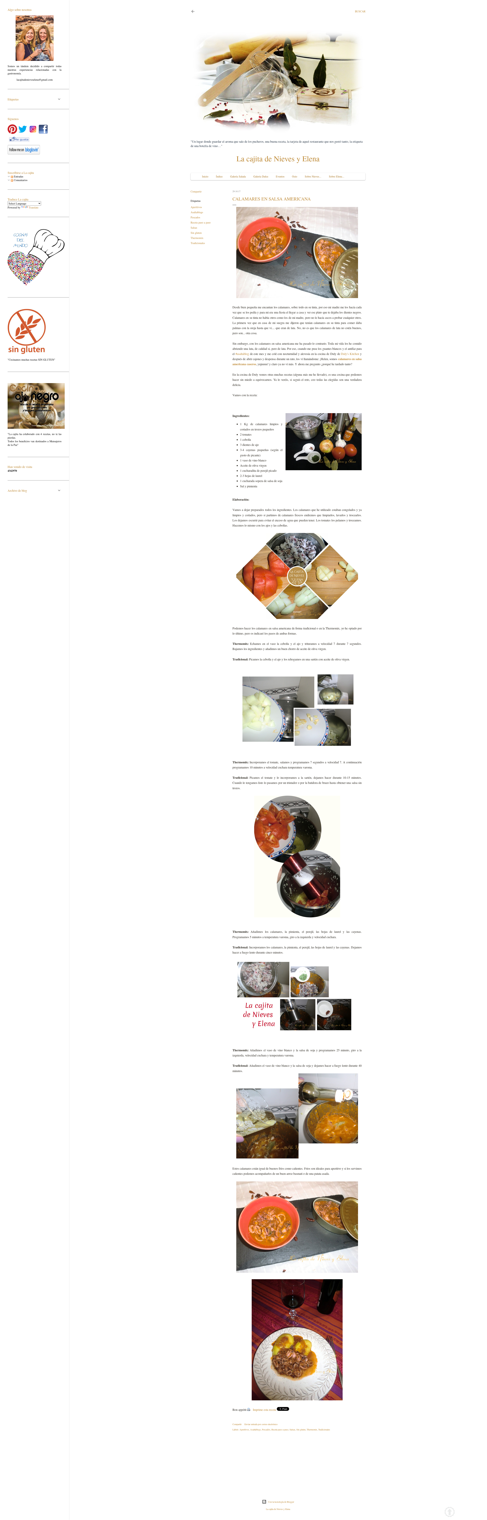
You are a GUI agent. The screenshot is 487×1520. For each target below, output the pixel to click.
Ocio (294, 176)
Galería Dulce (260, 176)
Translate (33, 207)
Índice (219, 176)
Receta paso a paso (201, 222)
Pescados (195, 217)
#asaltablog (242, 354)
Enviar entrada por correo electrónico (261, 1424)
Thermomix (197, 238)
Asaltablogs (197, 212)
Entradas (18, 176)
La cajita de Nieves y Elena (278, 158)
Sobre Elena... (336, 176)
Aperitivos (196, 207)
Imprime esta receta (264, 1410)
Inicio (205, 176)
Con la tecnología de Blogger (281, 1501)
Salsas (194, 227)
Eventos (280, 176)
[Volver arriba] (450, 1512)
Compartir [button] (196, 191)
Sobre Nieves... (313, 176)
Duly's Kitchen (350, 354)
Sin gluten (196, 233)
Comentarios (20, 180)
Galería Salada (238, 176)
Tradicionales (198, 243)
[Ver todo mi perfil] (35, 60)
